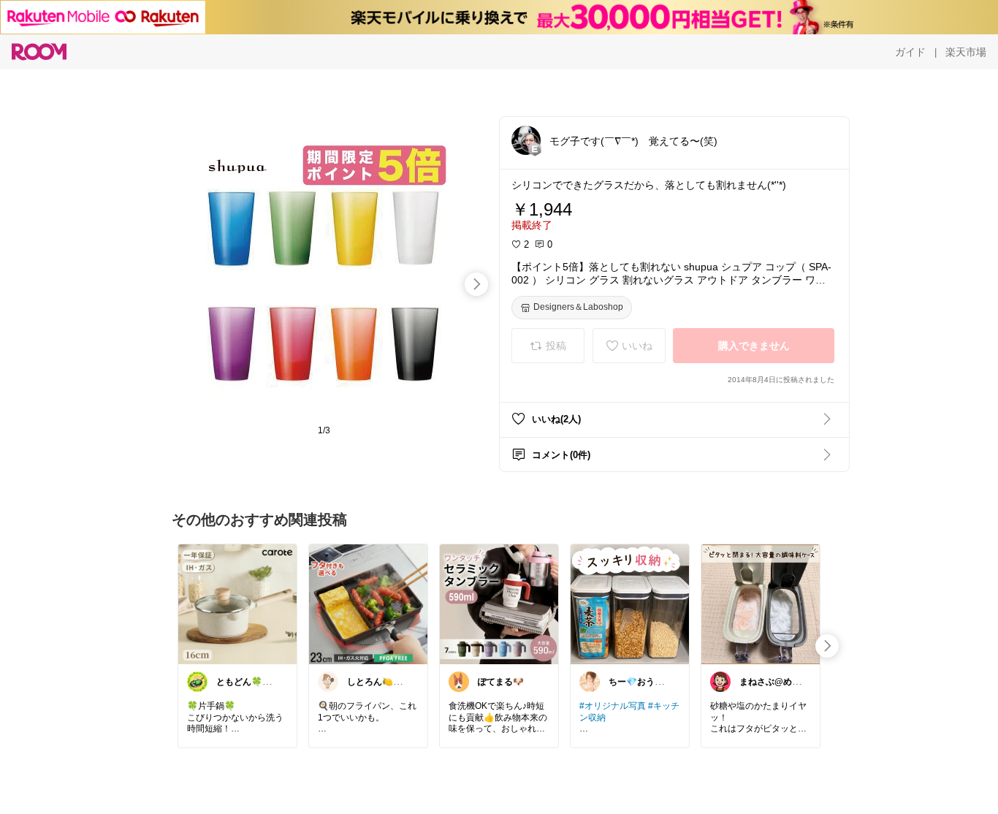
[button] (526, 140)
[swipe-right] (476, 284)
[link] (237, 603)
